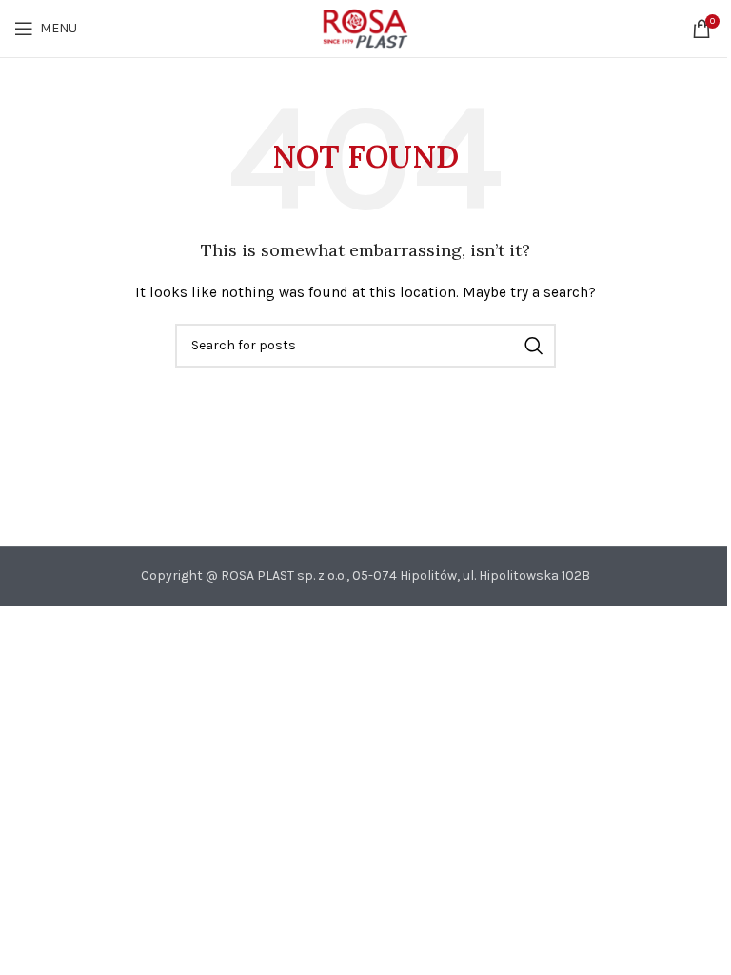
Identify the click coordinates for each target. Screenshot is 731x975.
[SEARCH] (534, 346)
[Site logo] (365, 27)
